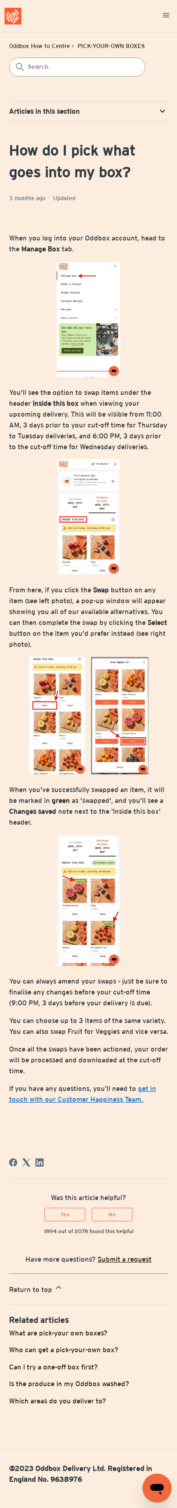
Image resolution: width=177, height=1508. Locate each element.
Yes (64, 1214)
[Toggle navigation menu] (166, 16)
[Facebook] (13, 1162)
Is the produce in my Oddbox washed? (69, 1384)
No (112, 1214)
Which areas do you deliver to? (57, 1401)
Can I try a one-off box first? (53, 1367)
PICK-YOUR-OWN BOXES (111, 46)
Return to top (31, 1289)
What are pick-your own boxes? (58, 1333)
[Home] (13, 16)
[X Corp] (26, 1162)
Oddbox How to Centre (39, 46)
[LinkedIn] (39, 1162)
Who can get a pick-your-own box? (63, 1350)
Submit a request (125, 1259)
